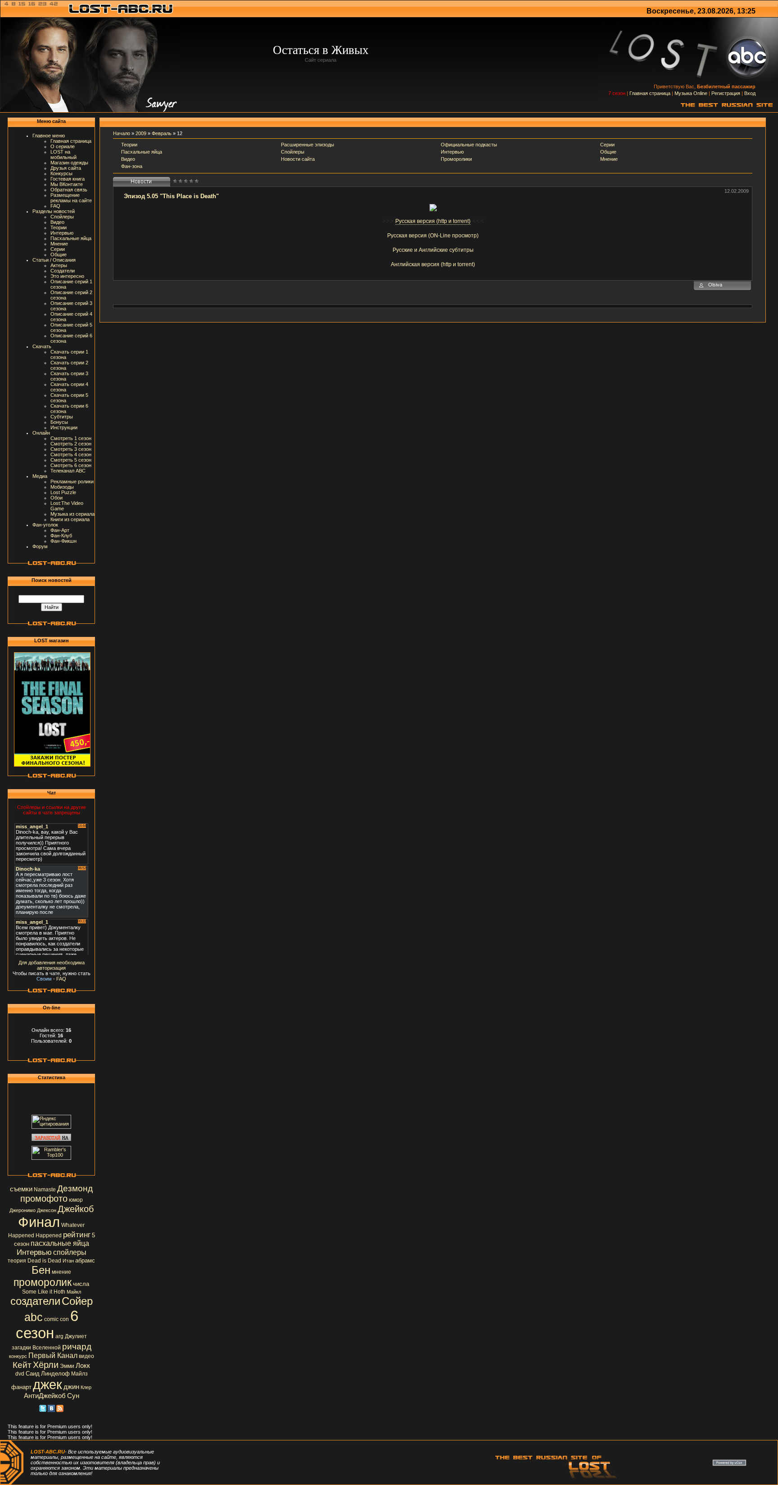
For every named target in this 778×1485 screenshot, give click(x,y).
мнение (61, 1272)
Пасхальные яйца (70, 238)
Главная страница (649, 93)
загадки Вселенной (36, 1347)
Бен (41, 1270)
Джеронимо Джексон (32, 1210)
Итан (68, 1260)
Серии (57, 249)
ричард (76, 1346)
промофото (44, 1198)
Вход (749, 93)
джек (47, 1384)
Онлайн (41, 433)
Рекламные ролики (72, 481)
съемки (21, 1189)
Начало (121, 133)
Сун (73, 1395)
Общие (58, 254)
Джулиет (76, 1336)
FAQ (55, 206)
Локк (83, 1365)
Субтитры (61, 416)
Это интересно (67, 276)
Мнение (59, 243)
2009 (141, 133)
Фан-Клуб (61, 535)
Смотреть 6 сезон (70, 465)
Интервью (61, 233)
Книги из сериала (70, 519)
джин (71, 1386)
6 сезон (47, 1324)
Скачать (41, 346)
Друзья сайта (65, 168)
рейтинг (76, 1234)
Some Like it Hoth (43, 1292)
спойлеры (69, 1252)
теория (17, 1261)
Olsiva (715, 284)
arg (59, 1336)
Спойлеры (62, 216)
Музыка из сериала (72, 514)
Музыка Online (690, 93)
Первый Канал (52, 1355)
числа (81, 1284)
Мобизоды (62, 487)
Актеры (58, 265)
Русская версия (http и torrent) (432, 221)
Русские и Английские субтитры (433, 250)
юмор (76, 1200)
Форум (40, 546)
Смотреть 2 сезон (70, 443)
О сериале (62, 146)
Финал (39, 1222)
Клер (86, 1387)
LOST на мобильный (63, 154)
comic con (56, 1319)
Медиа (39, 476)
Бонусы (59, 422)
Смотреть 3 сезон (70, 449)
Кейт (22, 1365)
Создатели (62, 270)
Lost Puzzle (63, 492)
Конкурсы (61, 173)
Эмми (67, 1366)
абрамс (85, 1260)
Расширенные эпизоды (307, 144)
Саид (33, 1373)
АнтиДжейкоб (45, 1395)
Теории (58, 227)
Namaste (45, 1189)
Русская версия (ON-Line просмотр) (433, 235)
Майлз (79, 1374)
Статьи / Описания (54, 260)
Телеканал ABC (68, 470)
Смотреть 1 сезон (70, 438)
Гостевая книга (67, 179)
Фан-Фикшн (63, 541)
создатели (35, 1301)
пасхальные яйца (60, 1243)
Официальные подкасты (469, 144)
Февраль (162, 133)
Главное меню (48, 135)
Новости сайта (298, 159)
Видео (57, 222)
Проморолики (456, 159)
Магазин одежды (69, 162)
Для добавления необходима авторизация (51, 965)
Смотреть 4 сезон (70, 454)
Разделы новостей (53, 211)
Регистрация (725, 93)
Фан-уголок (45, 524)
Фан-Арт (59, 530)
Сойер (77, 1301)
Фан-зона (131, 166)
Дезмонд (75, 1188)
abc (33, 1317)
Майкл (74, 1291)
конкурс (18, 1356)
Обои (56, 497)
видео (86, 1356)
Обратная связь (68, 189)
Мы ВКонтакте (66, 184)
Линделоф (55, 1373)
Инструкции (63, 427)
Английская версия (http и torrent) (433, 264)
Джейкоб (76, 1209)
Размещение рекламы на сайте (71, 197)
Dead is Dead (44, 1261)
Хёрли (46, 1365)
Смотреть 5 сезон (70, 460)
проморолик (43, 1282)
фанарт (21, 1387)
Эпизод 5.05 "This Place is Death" (171, 196)
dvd (19, 1374)
